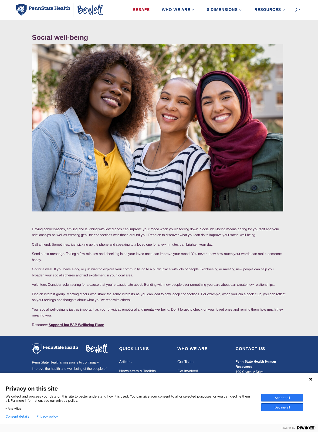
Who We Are (176, 9)
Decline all (282, 407)
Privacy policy (47, 416)
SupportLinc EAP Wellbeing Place (76, 325)
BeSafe (141, 9)
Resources (267, 9)
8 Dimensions (222, 9)
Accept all (282, 398)
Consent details (17, 416)
